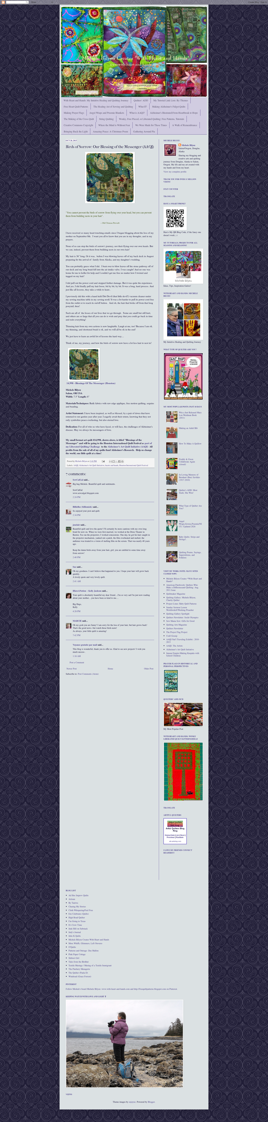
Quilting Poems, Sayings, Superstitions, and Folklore (190, 555)
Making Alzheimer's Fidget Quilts (168, 106)
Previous (171, 837)
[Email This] (110, 461)
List (177, 835)
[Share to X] (116, 461)
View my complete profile (174, 171)
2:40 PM (76, 557)
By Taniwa (73, 902)
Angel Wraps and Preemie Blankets (106, 112)
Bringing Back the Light (76, 131)
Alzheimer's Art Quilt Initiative (91, 465)
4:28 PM (76, 611)
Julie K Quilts (75, 935)
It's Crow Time (75, 924)
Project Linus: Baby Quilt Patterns (181, 603)
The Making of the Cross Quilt (79, 118)
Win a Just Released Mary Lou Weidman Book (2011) (190, 415)
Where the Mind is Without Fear (114, 125)
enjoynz (132, 1101)
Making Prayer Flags (74, 112)
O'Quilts (72, 947)
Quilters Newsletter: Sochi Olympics (182, 617)
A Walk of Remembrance (184, 125)
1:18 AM (77, 656)
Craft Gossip (171, 635)
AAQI (76, 465)
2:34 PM (76, 515)
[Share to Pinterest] (122, 461)
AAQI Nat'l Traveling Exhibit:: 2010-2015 (182, 640)
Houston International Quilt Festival (133, 465)
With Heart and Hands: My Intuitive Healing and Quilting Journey (96, 100)
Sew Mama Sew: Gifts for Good (180, 620)
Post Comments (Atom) (88, 673)
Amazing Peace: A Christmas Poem (110, 131)
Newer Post (72, 668)
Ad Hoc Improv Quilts (78, 895)
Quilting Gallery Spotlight (177, 613)
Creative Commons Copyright (78, 125)
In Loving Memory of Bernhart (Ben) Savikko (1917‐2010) (189, 477)
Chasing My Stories (77, 906)
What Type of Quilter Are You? (190, 507)
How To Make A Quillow (190, 443)
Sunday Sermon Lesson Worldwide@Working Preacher (180, 608)
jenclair (76, 524)
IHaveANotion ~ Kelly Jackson (87, 590)
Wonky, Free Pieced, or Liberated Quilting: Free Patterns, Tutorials (151, 118)
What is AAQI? (137, 112)
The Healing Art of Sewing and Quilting (113, 106)
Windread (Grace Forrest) (80, 976)
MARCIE (77, 620)
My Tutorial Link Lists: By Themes (170, 100)
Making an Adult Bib (188, 428)
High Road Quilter (77, 917)
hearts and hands (111, 465)
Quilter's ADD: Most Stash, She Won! (188, 491)
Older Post (148, 668)
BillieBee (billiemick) (82, 506)
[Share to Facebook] (119, 461)
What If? (142, 106)
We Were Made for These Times (151, 125)
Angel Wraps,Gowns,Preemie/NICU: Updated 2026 (190, 524)
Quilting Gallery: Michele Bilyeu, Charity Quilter (181, 599)
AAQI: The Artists (174, 645)
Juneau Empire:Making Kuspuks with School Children (182, 654)
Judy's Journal (75, 932)
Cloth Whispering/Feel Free (81, 910)
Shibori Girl (74, 957)
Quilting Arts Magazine (176, 624)
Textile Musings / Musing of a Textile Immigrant (90, 965)
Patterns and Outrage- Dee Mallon (83, 950)
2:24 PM (76, 497)
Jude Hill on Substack (78, 928)
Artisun (72, 899)
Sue (74, 566)
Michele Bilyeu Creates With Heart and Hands (89, 939)
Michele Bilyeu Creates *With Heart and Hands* (184, 580)
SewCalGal (78, 479)
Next (182, 835)
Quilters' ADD (141, 100)
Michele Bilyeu (81, 461)
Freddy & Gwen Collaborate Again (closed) (187, 462)
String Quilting (106, 118)
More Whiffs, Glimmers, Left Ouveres (85, 943)
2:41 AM (77, 581)
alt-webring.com (175, 841)
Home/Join (169, 835)
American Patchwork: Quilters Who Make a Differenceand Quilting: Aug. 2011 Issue (182, 587)
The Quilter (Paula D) (78, 972)
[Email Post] (103, 461)
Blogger (151, 1101)
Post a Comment (77, 662)
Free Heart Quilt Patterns (76, 106)
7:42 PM (76, 635)
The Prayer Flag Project (176, 632)
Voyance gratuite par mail (85, 644)
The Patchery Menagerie (79, 968)
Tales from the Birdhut (79, 961)
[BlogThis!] (113, 461)
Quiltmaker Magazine (175, 593)
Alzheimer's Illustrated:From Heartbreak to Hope (174, 112)
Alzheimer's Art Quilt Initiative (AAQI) (128, 446)
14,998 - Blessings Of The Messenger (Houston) (91, 383)
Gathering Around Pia (144, 131)
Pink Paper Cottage (77, 954)
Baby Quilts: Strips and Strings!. (189, 538)
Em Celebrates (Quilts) (79, 913)
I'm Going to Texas (77, 921)
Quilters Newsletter (174, 628)
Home (110, 668)
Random (179, 837)
